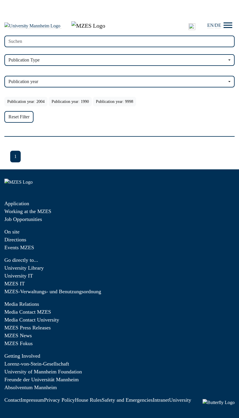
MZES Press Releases (27, 328)
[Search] (192, 26)
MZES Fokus (18, 343)
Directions (15, 240)
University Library (24, 268)
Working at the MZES (27, 211)
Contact (12, 400)
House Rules (88, 400)
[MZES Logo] (88, 25)
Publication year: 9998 (114, 101)
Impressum (32, 400)
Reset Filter (18, 116)
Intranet (161, 400)
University (180, 400)
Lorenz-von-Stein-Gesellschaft (36, 364)
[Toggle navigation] (228, 25)
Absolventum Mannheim (30, 387)
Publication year (23, 81)
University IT (18, 276)
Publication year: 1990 (70, 101)
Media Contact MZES (27, 312)
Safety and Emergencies (127, 400)
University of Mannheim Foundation (43, 372)
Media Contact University (31, 320)
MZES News (18, 335)
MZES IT (14, 284)
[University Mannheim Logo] (32, 25)
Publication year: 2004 (26, 101)
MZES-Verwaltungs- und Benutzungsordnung (52, 291)
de (218, 25)
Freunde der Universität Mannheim (41, 379)
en (210, 25)
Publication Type (24, 59)
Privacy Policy (59, 400)
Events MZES (19, 247)
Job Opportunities (23, 219)
